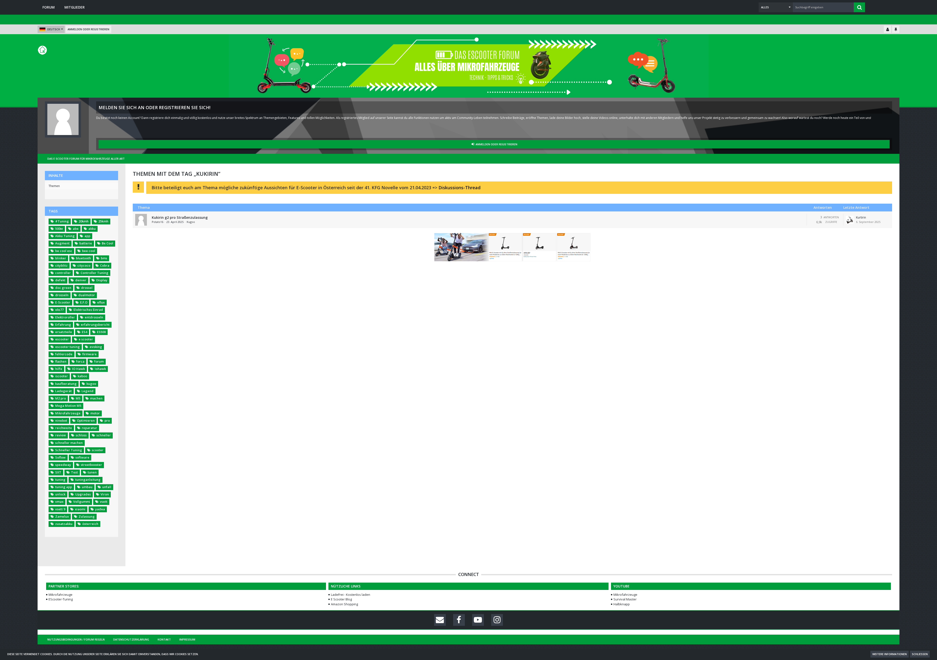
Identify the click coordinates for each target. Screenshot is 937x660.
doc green (63, 287)
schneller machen (69, 442)
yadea (100, 509)
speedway (63, 464)
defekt (60, 280)
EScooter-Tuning (61, 599)
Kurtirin (861, 217)
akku (92, 228)
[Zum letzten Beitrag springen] (850, 220)
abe (76, 228)
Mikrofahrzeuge (68, 413)
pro (107, 420)
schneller (103, 435)
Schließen (920, 654)
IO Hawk (78, 369)
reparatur (89, 428)
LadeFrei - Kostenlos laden (350, 594)
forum (99, 361)
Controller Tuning (94, 273)
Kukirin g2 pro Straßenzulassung (180, 217)
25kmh (103, 221)
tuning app (63, 487)
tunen (92, 472)
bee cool (88, 251)
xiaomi (80, 509)
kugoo (91, 383)
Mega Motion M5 (68, 405)
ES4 (84, 332)
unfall (106, 487)
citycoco (83, 265)
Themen (54, 186)
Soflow (60, 457)
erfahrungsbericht (95, 324)
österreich (90, 524)
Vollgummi (81, 501)
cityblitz (61, 265)
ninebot (61, 420)
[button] (776, 7)
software (82, 457)
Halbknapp (621, 604)
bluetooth (83, 258)
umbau (87, 487)
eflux (101, 302)
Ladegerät (63, 391)
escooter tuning (67, 347)
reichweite (63, 428)
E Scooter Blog (341, 599)
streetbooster (91, 464)
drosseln (62, 295)
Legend (87, 391)
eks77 (59, 309)
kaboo (82, 376)
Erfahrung (63, 324)
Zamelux (62, 516)
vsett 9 (60, 509)
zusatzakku (63, 524)
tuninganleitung (88, 479)
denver (80, 280)
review (60, 435)
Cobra (104, 265)
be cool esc (63, 251)
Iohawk (100, 369)
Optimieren (86, 420)
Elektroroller (65, 317)
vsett (103, 501)
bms (104, 258)
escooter (62, 339)
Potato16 (157, 222)
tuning (60, 479)
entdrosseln (94, 317)
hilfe (58, 369)
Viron (105, 494)
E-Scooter (62, 302)
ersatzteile (63, 332)
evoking (96, 347)
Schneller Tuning (68, 450)
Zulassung (87, 516)
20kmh (84, 221)
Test (74, 472)
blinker (60, 258)
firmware (89, 354)
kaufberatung (66, 383)
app (87, 236)
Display (101, 280)
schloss (81, 435)
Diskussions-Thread (459, 187)
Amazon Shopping (344, 604)
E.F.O (83, 302)
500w (59, 228)
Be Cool (107, 243)
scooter (97, 450)
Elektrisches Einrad (88, 309)
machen (96, 398)
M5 (78, 398)
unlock (60, 494)
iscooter (61, 376)
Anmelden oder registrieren (88, 29)
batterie (85, 243)
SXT (58, 472)
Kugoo (191, 222)
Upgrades (83, 494)
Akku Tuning (65, 236)
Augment (62, 243)
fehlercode (63, 354)
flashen (60, 361)
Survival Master (625, 599)
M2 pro (60, 398)
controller (63, 273)
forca (80, 361)
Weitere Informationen (889, 654)
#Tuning (62, 221)
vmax (59, 501)
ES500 (101, 332)
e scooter (86, 339)
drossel (86, 287)
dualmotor (86, 295)
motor (95, 413)
